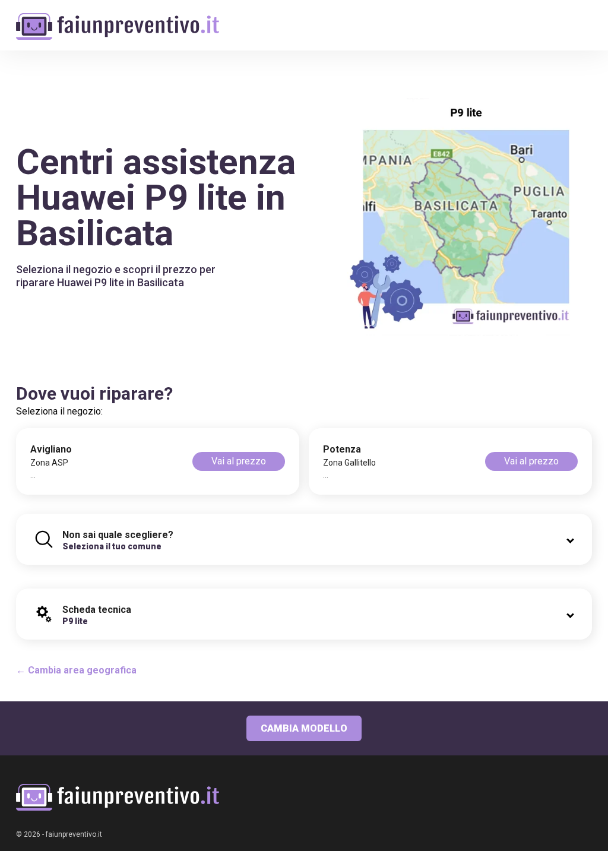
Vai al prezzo (238, 461)
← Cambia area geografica (76, 670)
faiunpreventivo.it (74, 834)
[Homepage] (117, 19)
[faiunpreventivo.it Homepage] (117, 797)
